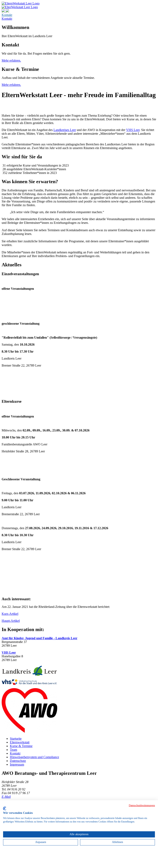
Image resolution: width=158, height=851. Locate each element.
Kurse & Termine (21, 746)
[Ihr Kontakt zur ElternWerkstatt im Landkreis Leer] (5, 11)
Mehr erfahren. (11, 60)
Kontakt (7, 15)
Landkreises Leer (64, 130)
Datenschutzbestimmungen (142, 805)
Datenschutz (18, 760)
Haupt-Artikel (11, 620)
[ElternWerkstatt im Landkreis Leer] (20, 7)
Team (13, 749)
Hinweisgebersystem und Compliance (34, 757)
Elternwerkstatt (19, 742)
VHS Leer (132, 130)
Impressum (17, 764)
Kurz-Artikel (10, 613)
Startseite (16, 738)
